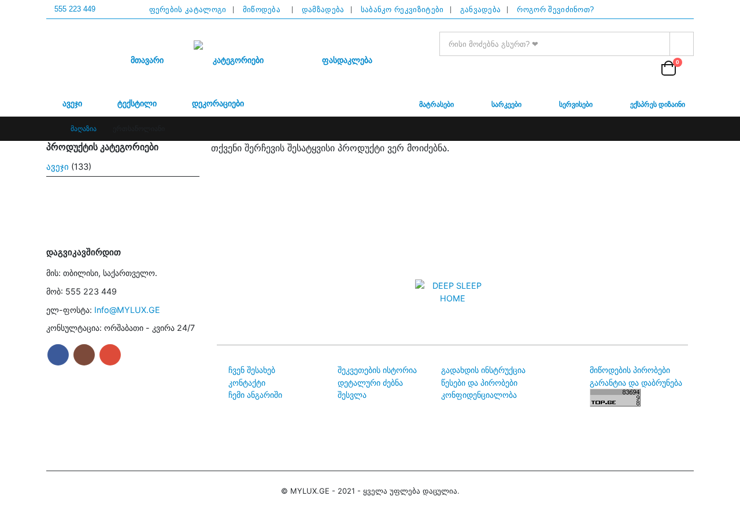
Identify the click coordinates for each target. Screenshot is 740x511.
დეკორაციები (218, 103)
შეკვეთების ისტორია (377, 370)
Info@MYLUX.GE (127, 310)
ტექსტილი (137, 103)
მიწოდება (264, 10)
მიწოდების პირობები (630, 370)
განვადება (480, 10)
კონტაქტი (246, 382)
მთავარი (147, 60)
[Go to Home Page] (50, 129)
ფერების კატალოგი (188, 10)
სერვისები (576, 103)
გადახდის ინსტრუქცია (483, 370)
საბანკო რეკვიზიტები (402, 10)
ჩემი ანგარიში (255, 395)
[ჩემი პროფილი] (642, 68)
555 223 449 (74, 9)
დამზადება (323, 10)
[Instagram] (682, 9)
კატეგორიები (238, 60)
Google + (110, 354)
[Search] (681, 43)
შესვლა (352, 395)
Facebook (58, 354)
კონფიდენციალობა (479, 395)
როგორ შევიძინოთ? (555, 10)
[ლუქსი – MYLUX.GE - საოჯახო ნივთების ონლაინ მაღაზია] (240, 45)
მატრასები (437, 103)
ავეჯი (72, 103)
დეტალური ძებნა (370, 382)
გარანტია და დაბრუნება (636, 382)
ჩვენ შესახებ (251, 370)
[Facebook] (660, 9)
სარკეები (507, 103)
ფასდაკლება (347, 60)
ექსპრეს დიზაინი (658, 103)
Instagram (84, 354)
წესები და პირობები (479, 382)
